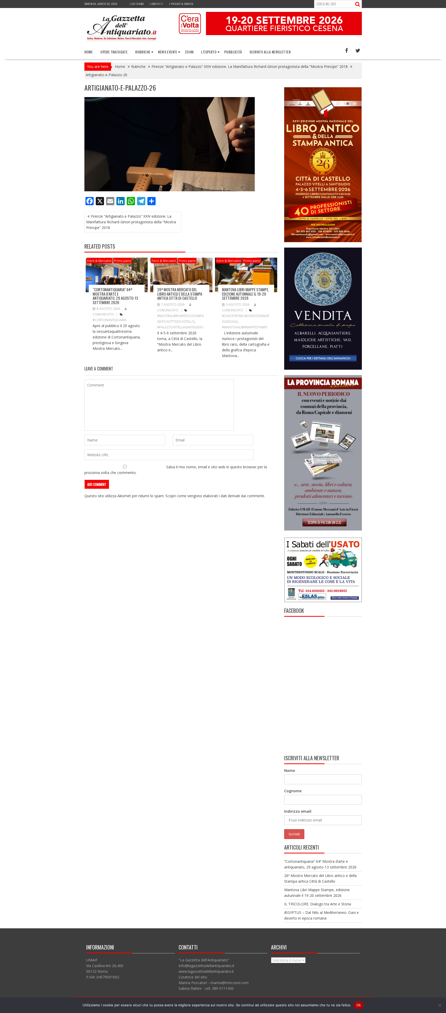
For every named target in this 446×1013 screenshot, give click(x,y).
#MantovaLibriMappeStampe (244, 327)
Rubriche (142, 51)
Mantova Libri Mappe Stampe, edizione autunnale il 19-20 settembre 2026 (245, 294)
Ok (358, 1005)
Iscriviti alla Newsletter (270, 51)
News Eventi (167, 51)
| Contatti (156, 4)
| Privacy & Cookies (181, 4)
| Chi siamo (137, 4)
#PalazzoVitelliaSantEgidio (180, 327)
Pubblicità (233, 51)
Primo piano (122, 261)
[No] (439, 1005)
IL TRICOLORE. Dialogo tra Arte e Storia (317, 903)
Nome (289, 770)
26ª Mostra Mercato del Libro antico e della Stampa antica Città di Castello (179, 294)
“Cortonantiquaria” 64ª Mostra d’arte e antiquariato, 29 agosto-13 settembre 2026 (115, 296)
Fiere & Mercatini (99, 261)
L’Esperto (209, 51)
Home (88, 51)
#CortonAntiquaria (109, 320)
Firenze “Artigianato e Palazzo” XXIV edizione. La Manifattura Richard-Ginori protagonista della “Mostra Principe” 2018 (131, 222)
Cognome (292, 790)
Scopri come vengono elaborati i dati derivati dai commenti (214, 495)
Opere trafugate (114, 51)
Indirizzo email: (298, 811)
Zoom (189, 51)
